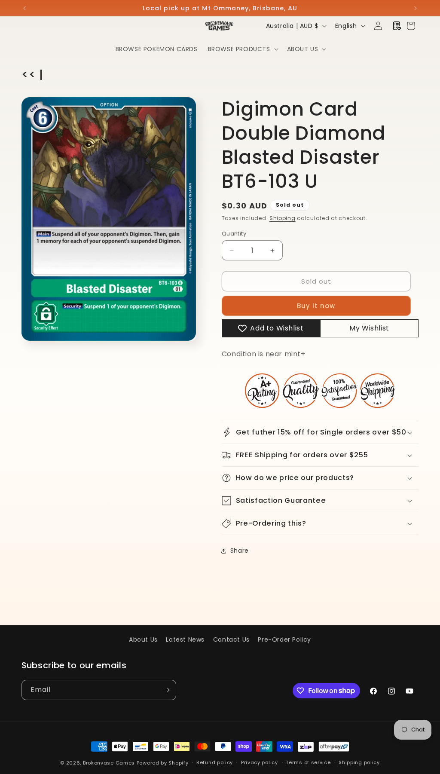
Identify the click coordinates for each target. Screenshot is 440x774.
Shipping (282, 218)
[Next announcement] (415, 8)
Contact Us (231, 639)
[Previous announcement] (24, 8)
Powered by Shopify (163, 762)
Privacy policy (259, 762)
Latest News (185, 639)
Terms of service (308, 762)
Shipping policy (359, 762)
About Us (143, 639)
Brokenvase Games (109, 762)
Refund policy (214, 762)
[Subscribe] (166, 690)
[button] (242, 49)
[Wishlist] (397, 25)
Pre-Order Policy (284, 639)
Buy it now (316, 305)
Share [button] (239, 550)
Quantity (234, 233)
